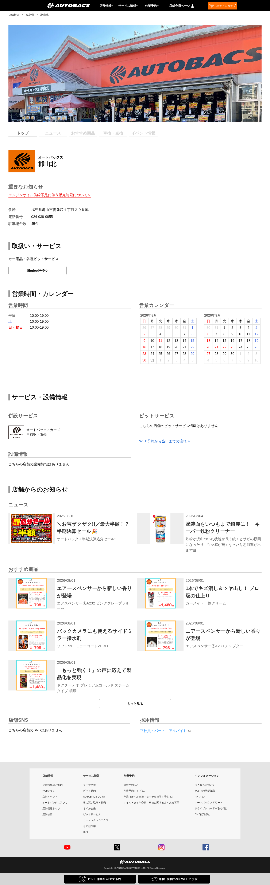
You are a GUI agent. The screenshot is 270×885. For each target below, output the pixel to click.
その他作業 (89, 826)
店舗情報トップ (51, 808)
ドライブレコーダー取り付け (211, 808)
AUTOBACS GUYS (94, 796)
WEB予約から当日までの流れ (163, 441)
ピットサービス (92, 814)
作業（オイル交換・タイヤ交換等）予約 (146, 796)
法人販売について (205, 784)
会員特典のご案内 (52, 784)
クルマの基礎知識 (205, 790)
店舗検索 (13, 14)
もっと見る (135, 703)
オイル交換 (89, 808)
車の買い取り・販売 (94, 802)
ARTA (198, 796)
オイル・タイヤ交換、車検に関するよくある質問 (151, 802)
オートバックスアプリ (55, 802)
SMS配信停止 (202, 814)
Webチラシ (48, 790)
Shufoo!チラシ (37, 270)
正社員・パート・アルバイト (163, 731)
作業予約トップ (132, 790)
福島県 (30, 14)
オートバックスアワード (209, 802)
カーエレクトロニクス (95, 820)
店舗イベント (50, 796)
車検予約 (129, 784)
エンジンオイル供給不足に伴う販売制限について (47, 195)
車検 (85, 832)
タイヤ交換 (89, 784)
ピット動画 (89, 790)
